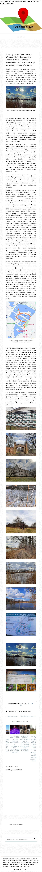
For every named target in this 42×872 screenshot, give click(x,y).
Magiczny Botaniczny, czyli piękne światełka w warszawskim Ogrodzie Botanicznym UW (11, 744)
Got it (25, 869)
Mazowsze (12, 711)
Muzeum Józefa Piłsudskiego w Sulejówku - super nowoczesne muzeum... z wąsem (21, 743)
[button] (21, 36)
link (33, 157)
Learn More (17, 869)
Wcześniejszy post (28, 716)
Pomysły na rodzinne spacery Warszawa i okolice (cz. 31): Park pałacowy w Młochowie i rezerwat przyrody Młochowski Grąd (31, 748)
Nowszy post (12, 716)
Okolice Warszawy (25, 711)
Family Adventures (16, 825)
